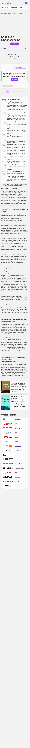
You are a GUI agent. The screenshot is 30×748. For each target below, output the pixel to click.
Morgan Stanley (19, 463)
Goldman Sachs (19, 432)
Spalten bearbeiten (19, 67)
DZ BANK (17, 428)
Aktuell (7, 7)
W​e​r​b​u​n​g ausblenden (19, 24)
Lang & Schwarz (19, 455)
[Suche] (26, 7)
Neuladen (14, 79)
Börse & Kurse (4, 13)
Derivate (9, 13)
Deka (16, 424)
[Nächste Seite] (24, 91)
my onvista (14, 7)
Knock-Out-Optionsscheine (17, 13)
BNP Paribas (18, 419)
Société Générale (19, 468)
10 (21, 94)
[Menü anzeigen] (2, 7)
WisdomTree (18, 486)
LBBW (16, 459)
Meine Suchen (14, 43)
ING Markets (18, 446)
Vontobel (17, 481)
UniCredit (17, 477)
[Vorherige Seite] (4, 91)
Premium (21, 7)
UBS (16, 472)
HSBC (16, 437)
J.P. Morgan (18, 450)
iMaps (16, 441)
